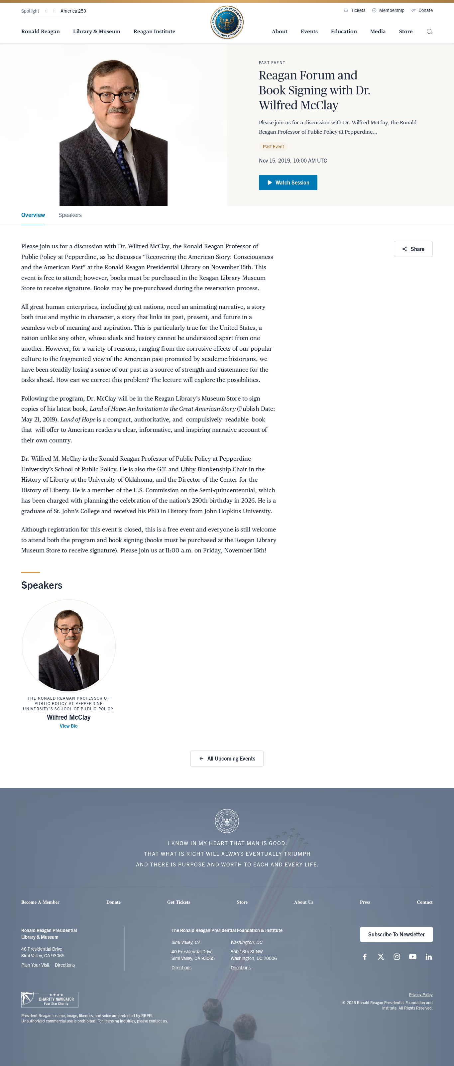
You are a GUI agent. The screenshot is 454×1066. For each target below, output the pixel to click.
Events (309, 31)
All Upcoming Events (231, 758)
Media (378, 31)
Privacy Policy (421, 994)
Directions (65, 965)
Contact (425, 901)
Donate (425, 10)
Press (365, 901)
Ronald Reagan (40, 31)
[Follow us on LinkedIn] (429, 957)
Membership (391, 10)
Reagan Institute (154, 31)
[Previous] (46, 11)
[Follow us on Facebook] (365, 957)
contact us (158, 1020)
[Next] (54, 11)
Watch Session (292, 182)
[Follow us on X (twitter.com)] (381, 957)
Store (406, 31)
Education (344, 31)
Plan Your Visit (35, 965)
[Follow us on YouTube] (413, 957)
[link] (33, 215)
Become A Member (40, 901)
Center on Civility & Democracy (90, 11)
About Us (303, 901)
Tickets (358, 10)
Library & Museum (96, 31)
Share (417, 248)
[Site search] (429, 31)
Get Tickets (178, 901)
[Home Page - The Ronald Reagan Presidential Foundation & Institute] (227, 23)
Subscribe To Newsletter (396, 934)
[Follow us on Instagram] (397, 957)
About (279, 31)
